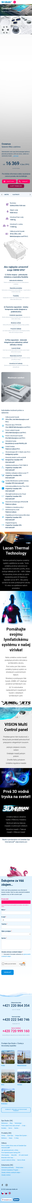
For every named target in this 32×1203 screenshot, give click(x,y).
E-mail (3, 917)
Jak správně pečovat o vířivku (9, 1150)
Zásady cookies (6, 1175)
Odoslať (7, 972)
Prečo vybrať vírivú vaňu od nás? (10, 1125)
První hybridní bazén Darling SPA (10, 1152)
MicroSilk (14, 1155)
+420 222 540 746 (16, 1020)
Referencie (4, 1123)
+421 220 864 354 (16, 1006)
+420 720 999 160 (16, 1031)
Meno (3, 910)
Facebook (2, 1185)
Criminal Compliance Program (9, 1170)
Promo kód (4, 899)
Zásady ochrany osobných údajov (12, 952)
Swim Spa (10, 1135)
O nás (23, 1125)
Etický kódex (19, 1167)
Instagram (7, 1185)
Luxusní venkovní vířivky (8, 1160)
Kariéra (16, 1128)
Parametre (5, 194)
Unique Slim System (21, 1135)
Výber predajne (6, 931)
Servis (10, 1128)
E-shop (16, 1138)
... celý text (15, 156)
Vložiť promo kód (16, 186)
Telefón (4, 924)
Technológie (18, 1123)
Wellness (4, 1138)
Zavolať (25, 181)
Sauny (10, 1138)
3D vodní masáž (23, 1155)
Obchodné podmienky (7, 1167)
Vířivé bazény (5, 1155)
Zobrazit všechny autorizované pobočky (16, 1110)
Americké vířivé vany (7, 1157)
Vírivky (3, 1135)
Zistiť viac (10, 181)
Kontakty (3, 1128)
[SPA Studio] (6, 2)
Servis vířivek (21, 1160)
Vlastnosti (16, 194)
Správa (4, 938)
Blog (11, 1123)
